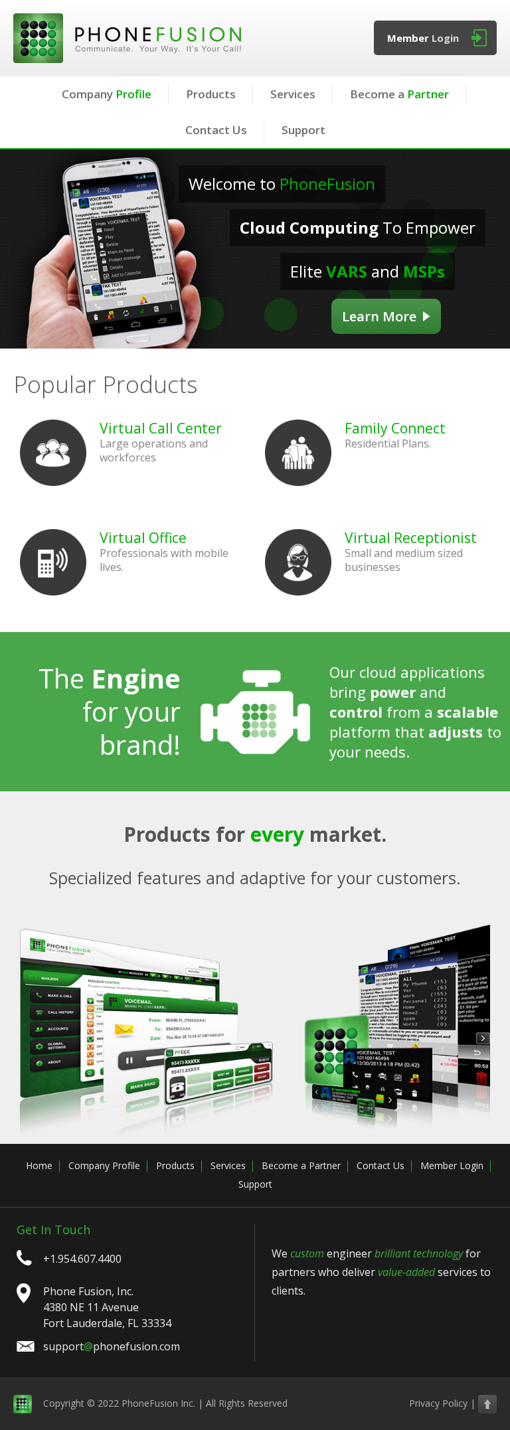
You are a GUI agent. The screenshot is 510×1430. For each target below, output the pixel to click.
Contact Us (216, 129)
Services (292, 94)
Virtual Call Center (161, 428)
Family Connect (395, 428)
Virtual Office (143, 537)
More (379, 316)
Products (211, 94)
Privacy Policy (438, 1403)
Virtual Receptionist (411, 537)
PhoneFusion (127, 38)
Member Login (451, 1166)
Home (39, 1166)
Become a (399, 94)
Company (106, 94)
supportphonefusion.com (111, 1346)
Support (303, 129)
